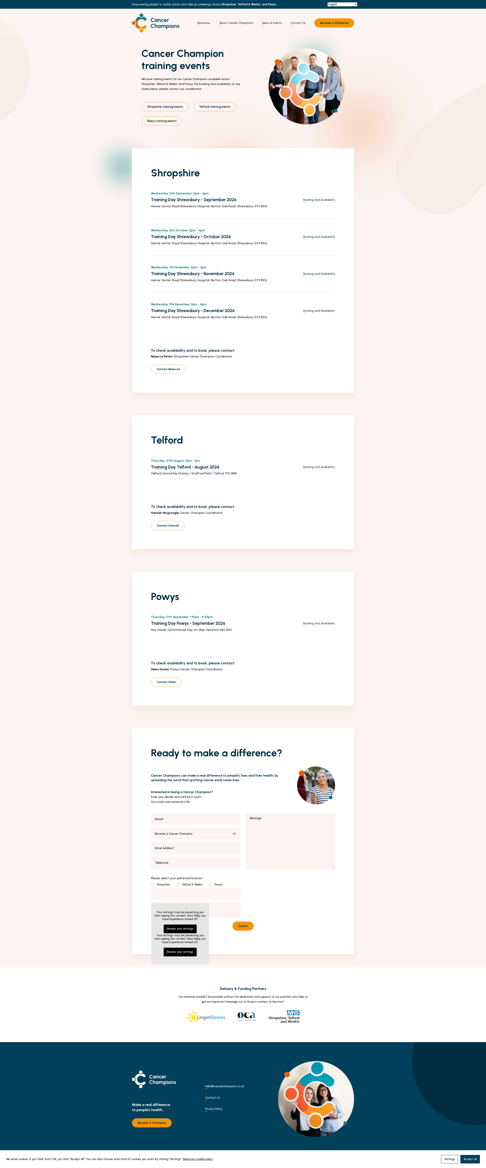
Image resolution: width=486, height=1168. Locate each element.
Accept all (470, 1159)
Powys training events (162, 121)
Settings (449, 1159)
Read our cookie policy (198, 1159)
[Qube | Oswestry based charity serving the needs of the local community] (247, 1016)
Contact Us (298, 23)
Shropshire (163, 884)
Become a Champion (334, 23)
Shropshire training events (165, 106)
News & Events (272, 23)
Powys (219, 884)
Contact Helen (166, 682)
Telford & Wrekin (192, 884)
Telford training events (214, 106)
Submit (243, 926)
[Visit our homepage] (155, 22)
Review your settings (180, 952)
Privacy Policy (213, 1109)
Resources (203, 23)
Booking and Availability (319, 200)
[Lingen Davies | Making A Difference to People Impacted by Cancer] (205, 1016)
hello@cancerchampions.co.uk (224, 1086)
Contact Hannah (168, 525)
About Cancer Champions (236, 23)
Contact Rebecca (168, 369)
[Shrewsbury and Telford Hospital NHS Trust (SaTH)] (284, 1016)
